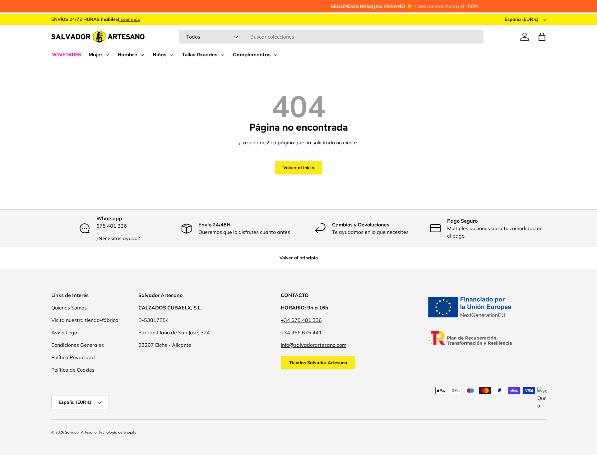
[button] (542, 37)
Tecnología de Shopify (117, 432)
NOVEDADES (66, 54)
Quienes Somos (69, 307)
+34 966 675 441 (301, 332)
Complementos (252, 54)
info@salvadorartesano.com (313, 345)
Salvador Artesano (81, 432)
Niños (160, 54)
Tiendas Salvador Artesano (318, 362)
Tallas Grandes (200, 54)
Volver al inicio (298, 167)
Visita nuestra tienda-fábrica (84, 320)
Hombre (127, 54)
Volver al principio (299, 258)
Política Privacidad (73, 357)
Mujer (96, 54)
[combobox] (331, 37)
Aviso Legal (65, 332)
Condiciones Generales (77, 345)
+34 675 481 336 (301, 320)
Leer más (129, 19)
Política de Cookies (73, 370)
